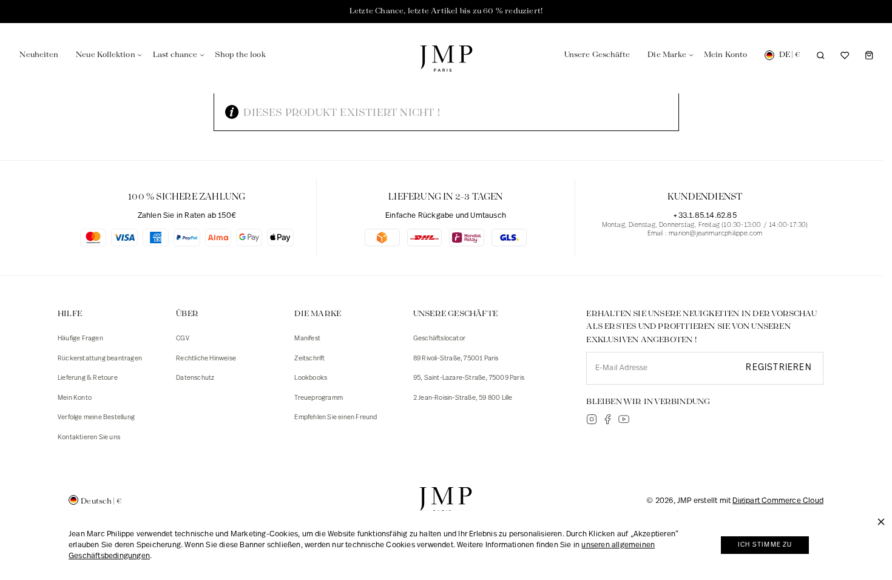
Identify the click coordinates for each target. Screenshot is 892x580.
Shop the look (240, 54)
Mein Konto (75, 398)
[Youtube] (623, 419)
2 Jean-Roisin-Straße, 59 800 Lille (463, 398)
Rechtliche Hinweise (206, 359)
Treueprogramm (318, 398)
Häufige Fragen (80, 339)
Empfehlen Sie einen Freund (335, 417)
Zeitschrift (309, 359)
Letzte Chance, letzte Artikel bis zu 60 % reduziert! (446, 11)
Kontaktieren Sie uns (89, 437)
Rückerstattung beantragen (100, 359)
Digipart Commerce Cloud (777, 501)
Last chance (175, 54)
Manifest (307, 339)
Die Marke (666, 54)
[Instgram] (591, 419)
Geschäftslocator (439, 339)
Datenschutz (195, 378)
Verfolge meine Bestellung (96, 417)
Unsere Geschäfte (597, 54)
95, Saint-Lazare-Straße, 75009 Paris (468, 378)
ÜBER (187, 314)
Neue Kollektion (105, 54)
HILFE (70, 314)
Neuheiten (38, 54)
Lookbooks (310, 378)
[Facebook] (607, 419)
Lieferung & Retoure (88, 378)
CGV (182, 339)
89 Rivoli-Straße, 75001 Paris (456, 359)
